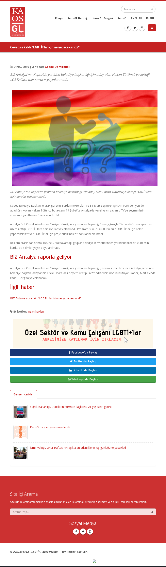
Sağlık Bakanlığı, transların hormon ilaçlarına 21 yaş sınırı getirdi (71, 407)
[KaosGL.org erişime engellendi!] (20, 432)
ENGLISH (136, 18)
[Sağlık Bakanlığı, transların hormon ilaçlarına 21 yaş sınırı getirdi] (20, 411)
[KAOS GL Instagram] (142, 28)
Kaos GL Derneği (77, 18)
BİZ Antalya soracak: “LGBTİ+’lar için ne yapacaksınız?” (45, 298)
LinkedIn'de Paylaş (84, 370)
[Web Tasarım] (124, 561)
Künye (59, 18)
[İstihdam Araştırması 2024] (83, 331)
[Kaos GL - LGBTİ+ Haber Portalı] (19, 21)
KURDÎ (150, 18)
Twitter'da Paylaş (84, 361)
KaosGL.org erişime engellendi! (50, 427)
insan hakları (36, 311)
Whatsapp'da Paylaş (84, 379)
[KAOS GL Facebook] (128, 28)
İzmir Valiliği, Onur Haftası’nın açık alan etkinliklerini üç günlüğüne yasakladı (78, 448)
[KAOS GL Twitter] (135, 28)
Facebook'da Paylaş (83, 352)
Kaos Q (122, 18)
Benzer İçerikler (23, 394)
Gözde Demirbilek (57, 67)
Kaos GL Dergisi (103, 18)
